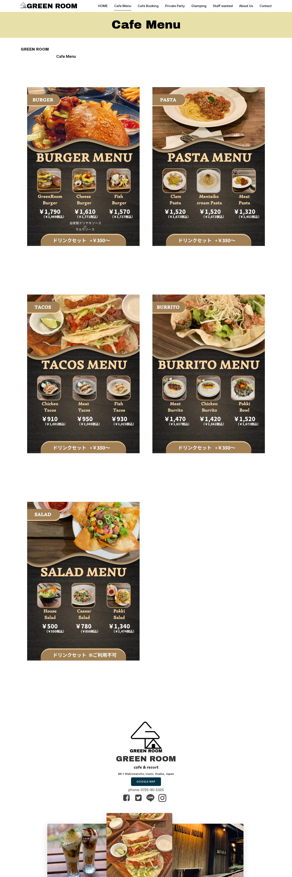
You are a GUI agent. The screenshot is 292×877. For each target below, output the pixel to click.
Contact (266, 6)
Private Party (175, 6)
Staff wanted (223, 6)
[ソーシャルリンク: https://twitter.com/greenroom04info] (140, 798)
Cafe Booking (148, 6)
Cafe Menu (122, 6)
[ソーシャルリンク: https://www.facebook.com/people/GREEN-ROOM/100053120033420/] (128, 798)
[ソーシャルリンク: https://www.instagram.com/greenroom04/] (164, 798)
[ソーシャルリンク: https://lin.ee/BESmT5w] (152, 798)
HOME (103, 6)
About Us (246, 6)
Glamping (198, 6)
